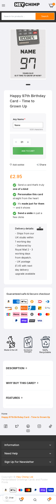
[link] (35, 500)
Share (42, 164)
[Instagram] (39, 426)
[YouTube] (28, 431)
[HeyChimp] (27, 5)
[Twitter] (17, 426)
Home (4, 413)
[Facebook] (6, 426)
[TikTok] (50, 426)
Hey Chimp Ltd (24, 476)
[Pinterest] (28, 426)
